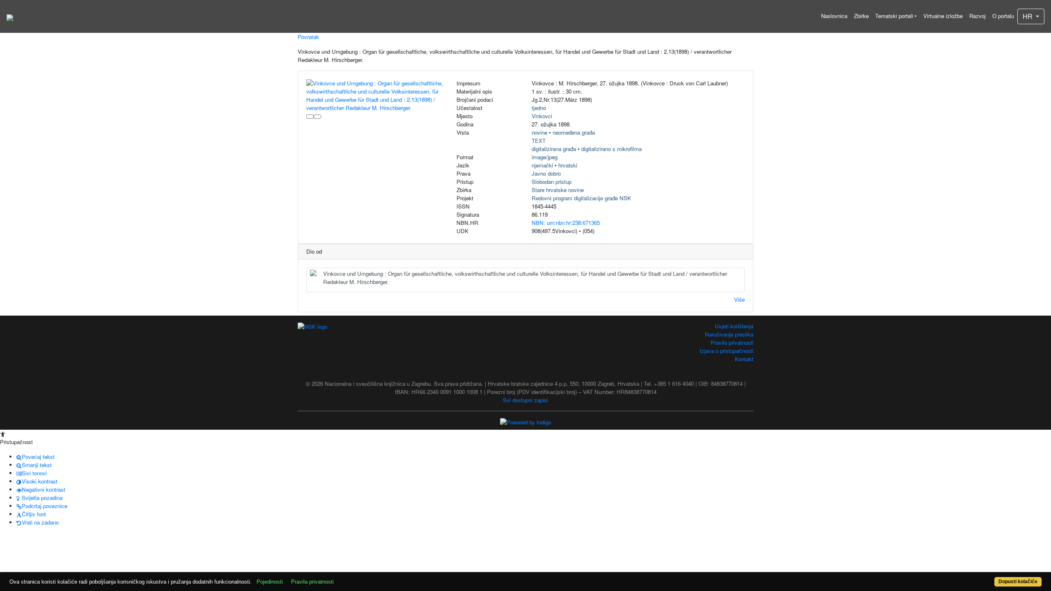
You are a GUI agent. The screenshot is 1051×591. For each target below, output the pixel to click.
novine (539, 132)
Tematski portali (894, 16)
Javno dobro (546, 173)
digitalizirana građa (554, 149)
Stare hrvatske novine (558, 190)
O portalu (1003, 16)
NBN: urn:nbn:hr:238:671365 (566, 223)
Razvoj (977, 16)
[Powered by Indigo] (525, 422)
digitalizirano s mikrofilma (611, 149)
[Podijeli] (317, 117)
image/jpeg (545, 157)
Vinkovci (542, 116)
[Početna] (10, 16)
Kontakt (744, 359)
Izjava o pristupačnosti (726, 351)
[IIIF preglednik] (310, 117)
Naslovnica (834, 16)
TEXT (539, 140)
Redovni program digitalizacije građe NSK (581, 198)
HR (1028, 16)
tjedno (539, 108)
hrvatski (567, 165)
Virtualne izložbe (943, 16)
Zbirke (861, 16)
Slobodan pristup (551, 182)
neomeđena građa (574, 132)
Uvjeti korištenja (734, 326)
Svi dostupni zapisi (525, 400)
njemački (542, 165)
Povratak (308, 37)
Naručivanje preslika (729, 334)
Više (739, 299)
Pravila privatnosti (732, 342)
